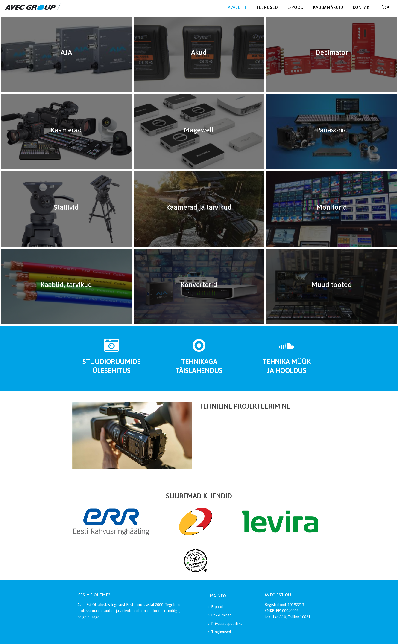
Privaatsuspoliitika (226, 623)
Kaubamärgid (328, 7)
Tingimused (221, 632)
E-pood (295, 7)
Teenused (267, 7)
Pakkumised (221, 615)
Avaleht (237, 7)
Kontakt (362, 7)
